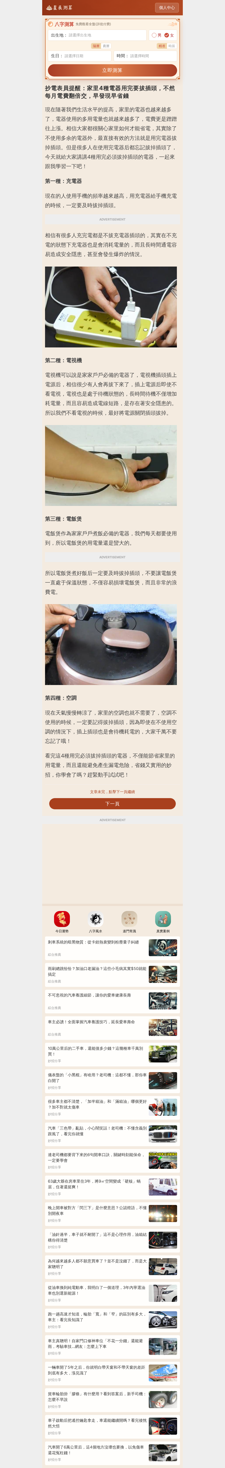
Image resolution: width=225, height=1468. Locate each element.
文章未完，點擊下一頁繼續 (112, 792)
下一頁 (112, 803)
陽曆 (96, 46)
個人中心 (167, 7)
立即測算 (112, 70)
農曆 (106, 46)
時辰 (172, 46)
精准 (162, 46)
